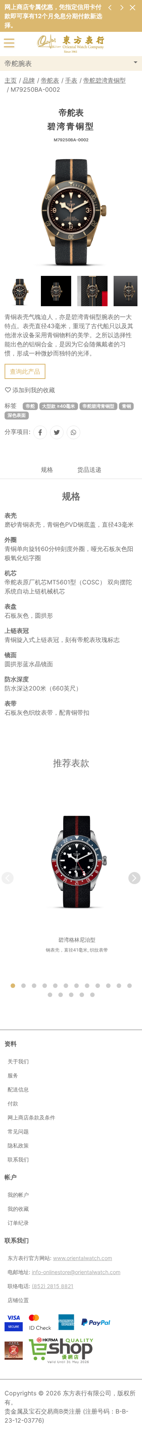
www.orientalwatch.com (82, 1258)
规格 (47, 469)
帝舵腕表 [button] (18, 63)
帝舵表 (50, 80)
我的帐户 (18, 1194)
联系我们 (18, 1159)
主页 (11, 80)
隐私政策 (18, 1145)
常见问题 (18, 1131)
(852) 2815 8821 (52, 1286)
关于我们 (18, 1061)
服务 (13, 1075)
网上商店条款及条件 (31, 1117)
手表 (71, 80)
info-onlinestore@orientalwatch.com (76, 1272)
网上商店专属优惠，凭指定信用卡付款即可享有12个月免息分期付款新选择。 (53, 16)
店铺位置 (18, 1300)
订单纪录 (18, 1223)
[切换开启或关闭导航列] (9, 42)
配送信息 (18, 1089)
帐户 (11, 1177)
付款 (13, 1103)
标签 (11, 405)
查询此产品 (25, 371)
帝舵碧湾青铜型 (104, 80)
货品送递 (89, 469)
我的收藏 (18, 1208)
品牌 (29, 80)
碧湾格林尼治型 (76, 939)
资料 (11, 1043)
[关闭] (132, 7)
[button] (134, 878)
